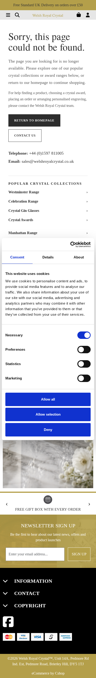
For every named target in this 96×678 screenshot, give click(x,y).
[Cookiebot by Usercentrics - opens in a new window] (70, 245)
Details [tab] (48, 257)
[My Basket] (80, 15)
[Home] (48, 15)
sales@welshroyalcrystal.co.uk (48, 161)
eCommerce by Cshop (48, 673)
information (32, 581)
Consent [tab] (17, 257)
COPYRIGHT (29, 605)
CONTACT (26, 593)
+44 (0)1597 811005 (46, 153)
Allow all (48, 399)
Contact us (25, 135)
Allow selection (48, 414)
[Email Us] (16, 15)
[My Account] (89, 15)
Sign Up (79, 554)
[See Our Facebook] (8, 621)
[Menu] (7, 15)
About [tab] (79, 257)
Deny (48, 430)
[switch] (84, 349)
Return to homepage (34, 120)
